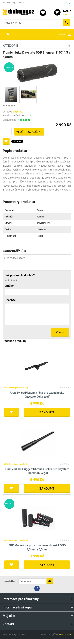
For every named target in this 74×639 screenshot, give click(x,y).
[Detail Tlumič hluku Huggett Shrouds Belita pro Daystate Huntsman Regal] (37, 442)
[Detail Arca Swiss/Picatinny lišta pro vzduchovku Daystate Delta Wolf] (37, 365)
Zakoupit (47, 412)
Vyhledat (66, 22)
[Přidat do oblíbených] (6, 141)
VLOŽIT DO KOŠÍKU (29, 132)
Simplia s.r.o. (65, 634)
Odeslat (60, 332)
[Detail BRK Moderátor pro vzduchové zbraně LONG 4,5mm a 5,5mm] (37, 518)
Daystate (18, 111)
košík (67, 12)
